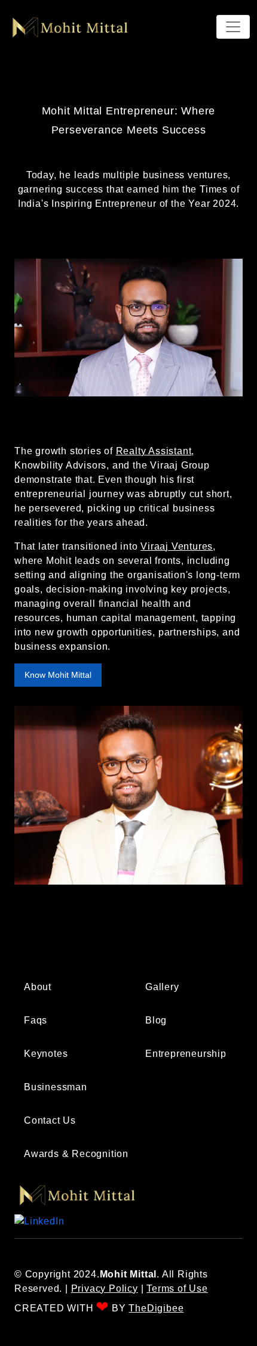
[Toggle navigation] (233, 27)
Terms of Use (177, 1288)
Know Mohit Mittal (58, 675)
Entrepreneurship (186, 1054)
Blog (156, 1020)
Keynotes (46, 1054)
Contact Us (50, 1120)
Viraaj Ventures (176, 546)
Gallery (162, 987)
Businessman (55, 1087)
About (37, 987)
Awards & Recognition (76, 1154)
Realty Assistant (154, 451)
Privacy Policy (104, 1288)
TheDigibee (155, 1308)
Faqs (35, 1020)
